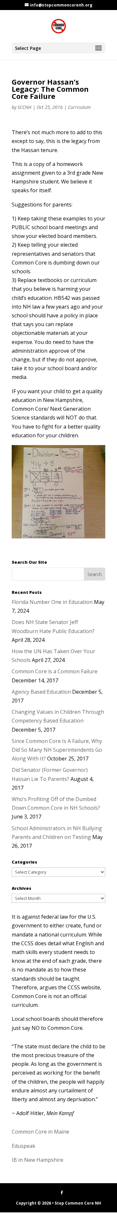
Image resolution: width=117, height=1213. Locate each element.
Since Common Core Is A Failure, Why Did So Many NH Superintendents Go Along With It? (57, 749)
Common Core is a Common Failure (55, 671)
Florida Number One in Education (52, 602)
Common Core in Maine (40, 1131)
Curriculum (79, 107)
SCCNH (25, 107)
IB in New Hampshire (37, 1159)
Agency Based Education (41, 691)
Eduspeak (23, 1145)
